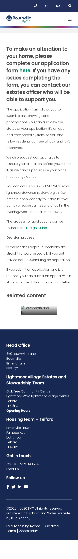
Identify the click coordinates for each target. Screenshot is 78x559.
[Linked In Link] (19, 487)
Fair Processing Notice (23, 526)
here (24, 70)
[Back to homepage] (19, 19)
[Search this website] (70, 6)
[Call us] (35, 6)
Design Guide (36, 228)
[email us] (46, 6)
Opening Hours (18, 410)
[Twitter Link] (13, 487)
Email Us (12, 469)
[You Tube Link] (26, 487)
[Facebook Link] (7, 487)
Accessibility (28, 531)
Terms (11, 531)
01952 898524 (28, 464)
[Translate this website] (58, 6)
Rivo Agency (20, 518)
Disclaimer (51, 526)
